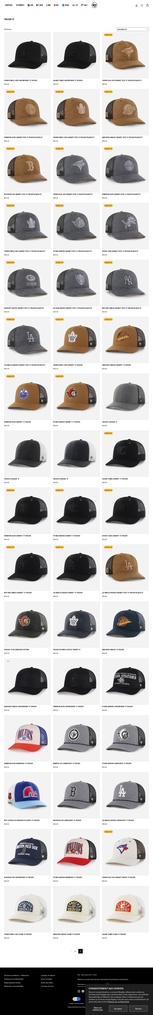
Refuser (138, 1008)
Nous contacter (46, 979)
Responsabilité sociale (12, 982)
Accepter (118, 1008)
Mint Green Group (80, 1007)
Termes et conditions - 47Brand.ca (16, 975)
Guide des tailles (47, 982)
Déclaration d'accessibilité (13, 986)
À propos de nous (47, 986)
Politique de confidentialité (118, 1001)
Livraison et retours (48, 975)
